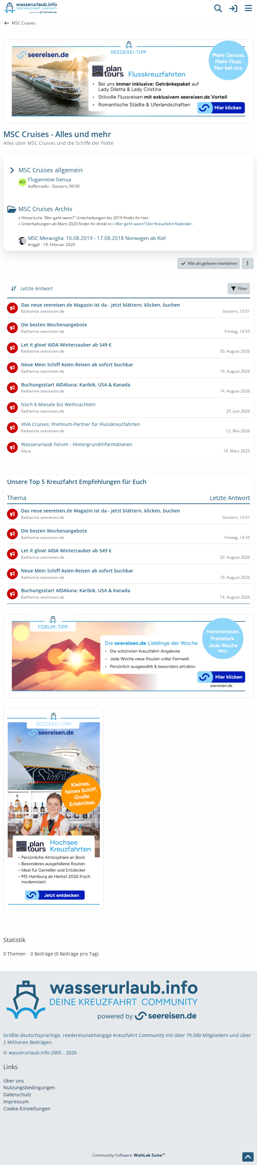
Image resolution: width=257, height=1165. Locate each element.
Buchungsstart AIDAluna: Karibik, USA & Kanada (75, 590)
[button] (248, 263)
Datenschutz (17, 1094)
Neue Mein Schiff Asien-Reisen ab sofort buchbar (77, 570)
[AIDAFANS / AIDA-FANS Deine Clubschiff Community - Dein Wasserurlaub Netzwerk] (105, 8)
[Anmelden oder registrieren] (233, 8)
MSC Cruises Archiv (45, 209)
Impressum (16, 1101)
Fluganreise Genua (49, 179)
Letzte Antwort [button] (36, 288)
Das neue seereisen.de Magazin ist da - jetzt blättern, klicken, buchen (100, 510)
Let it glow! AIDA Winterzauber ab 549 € (66, 550)
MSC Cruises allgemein (50, 170)
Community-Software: (128, 1155)
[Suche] (218, 8)
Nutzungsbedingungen (29, 1087)
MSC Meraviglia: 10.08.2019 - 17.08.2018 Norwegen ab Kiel (97, 238)
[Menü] (248, 8)
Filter (242, 288)
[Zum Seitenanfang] (248, 1157)
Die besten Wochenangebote (54, 531)
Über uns (13, 1081)
